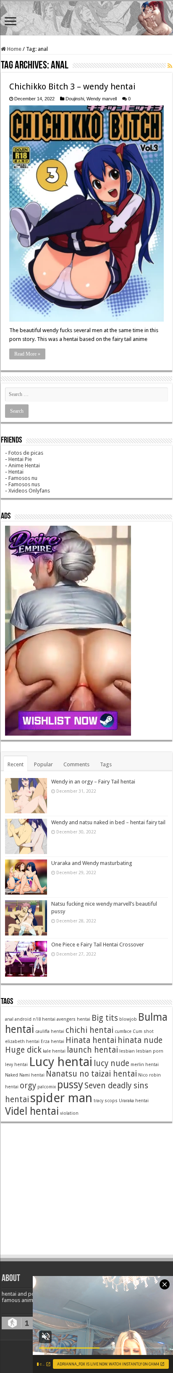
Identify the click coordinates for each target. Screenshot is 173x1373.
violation (69, 1113)
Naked (11, 1075)
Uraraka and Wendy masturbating (91, 863)
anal (9, 1019)
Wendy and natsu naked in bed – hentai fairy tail (108, 822)
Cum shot (143, 1031)
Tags (106, 764)
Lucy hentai (60, 1062)
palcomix (46, 1087)
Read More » (27, 354)
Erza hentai (52, 1041)
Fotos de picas (25, 453)
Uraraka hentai (134, 1100)
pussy (70, 1085)
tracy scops (106, 1100)
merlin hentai (145, 1064)
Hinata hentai (91, 1040)
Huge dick (23, 1050)
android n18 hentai (35, 1019)
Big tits (105, 1018)
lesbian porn (149, 1051)
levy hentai (16, 1064)
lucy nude (111, 1063)
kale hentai (54, 1051)
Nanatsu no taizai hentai (91, 1074)
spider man (61, 1098)
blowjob (128, 1019)
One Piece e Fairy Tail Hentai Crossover (97, 944)
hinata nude (140, 1040)
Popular (43, 764)
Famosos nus (24, 484)
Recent (16, 764)
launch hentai (92, 1050)
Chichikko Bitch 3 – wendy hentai (72, 86)
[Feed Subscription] (170, 66)
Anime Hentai (24, 465)
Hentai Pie (20, 459)
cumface (123, 1031)
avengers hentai (73, 1019)
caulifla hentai (49, 1031)
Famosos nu (22, 478)
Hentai (16, 472)
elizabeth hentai (22, 1041)
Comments (76, 764)
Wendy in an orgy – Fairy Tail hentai (93, 781)
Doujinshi (75, 98)
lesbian (127, 1051)
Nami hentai (32, 1075)
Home (13, 49)
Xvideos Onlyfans (29, 490)
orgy (28, 1085)
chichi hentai (89, 1030)
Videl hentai (32, 1111)
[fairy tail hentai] (86, 18)
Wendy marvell (101, 98)
